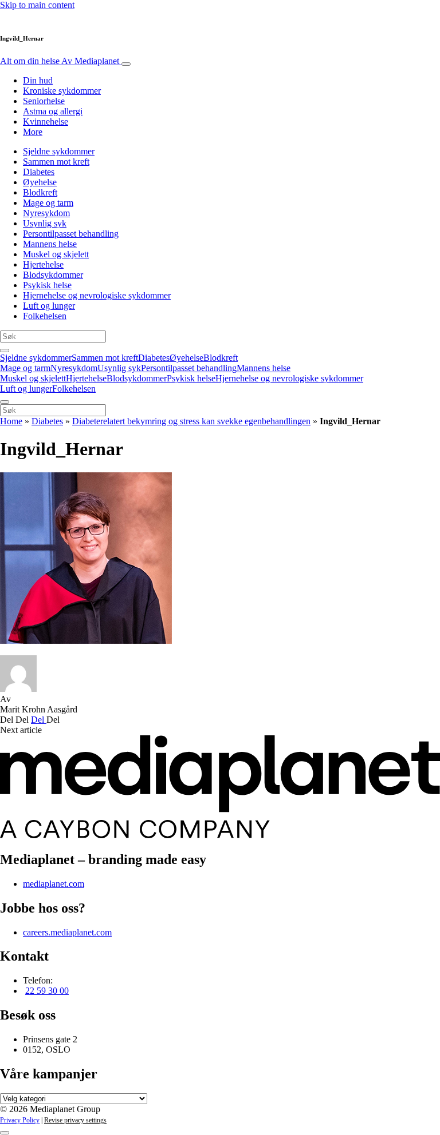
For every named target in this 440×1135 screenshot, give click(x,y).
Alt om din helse (59, 61)
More (32, 132)
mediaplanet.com (53, 884)
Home (11, 421)
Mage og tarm (48, 203)
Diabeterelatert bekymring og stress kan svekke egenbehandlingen (191, 421)
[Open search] (4, 350)
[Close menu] (4, 402)
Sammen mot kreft (56, 161)
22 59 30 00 (47, 990)
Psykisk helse (47, 285)
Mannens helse (50, 244)
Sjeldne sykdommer (59, 151)
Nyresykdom (46, 213)
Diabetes (38, 172)
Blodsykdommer (53, 275)
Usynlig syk (44, 223)
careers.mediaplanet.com (67, 932)
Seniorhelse (44, 101)
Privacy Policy (20, 1120)
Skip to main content (37, 5)
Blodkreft (40, 192)
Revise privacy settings (75, 1120)
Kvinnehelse (45, 121)
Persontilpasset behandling (71, 233)
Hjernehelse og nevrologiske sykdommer (97, 295)
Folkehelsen (44, 316)
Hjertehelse (43, 264)
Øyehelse (40, 182)
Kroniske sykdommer (62, 90)
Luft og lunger (49, 305)
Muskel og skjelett (56, 254)
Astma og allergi (52, 111)
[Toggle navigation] (126, 64)
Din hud (38, 80)
